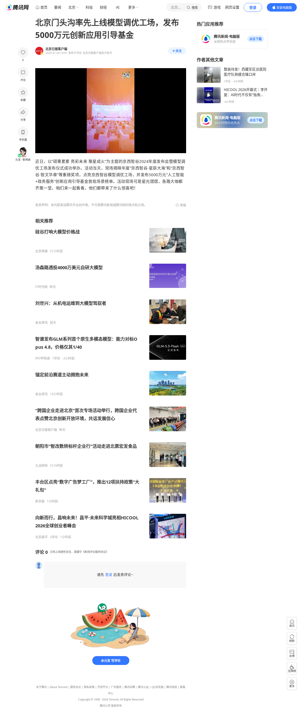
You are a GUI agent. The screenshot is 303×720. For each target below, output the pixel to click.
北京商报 (41, 251)
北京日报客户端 (46, 429)
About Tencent (58, 687)
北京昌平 (41, 536)
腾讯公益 (143, 687)
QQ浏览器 (157, 687)
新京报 (40, 501)
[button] (255, 39)
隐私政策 (89, 687)
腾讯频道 (171, 687)
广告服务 (116, 687)
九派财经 (41, 465)
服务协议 (75, 687)
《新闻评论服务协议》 (95, 552)
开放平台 (102, 687)
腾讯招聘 (129, 687)
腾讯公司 (105, 706)
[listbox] (110, 378)
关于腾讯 (41, 687)
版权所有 (116, 706)
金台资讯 (41, 322)
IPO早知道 (42, 358)
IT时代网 (41, 286)
